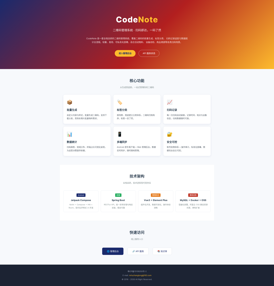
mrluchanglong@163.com (140, 275)
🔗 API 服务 (138, 251)
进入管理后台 (125, 53)
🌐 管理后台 (113, 251)
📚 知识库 (162, 251)
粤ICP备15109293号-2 (137, 271)
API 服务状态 (149, 53)
